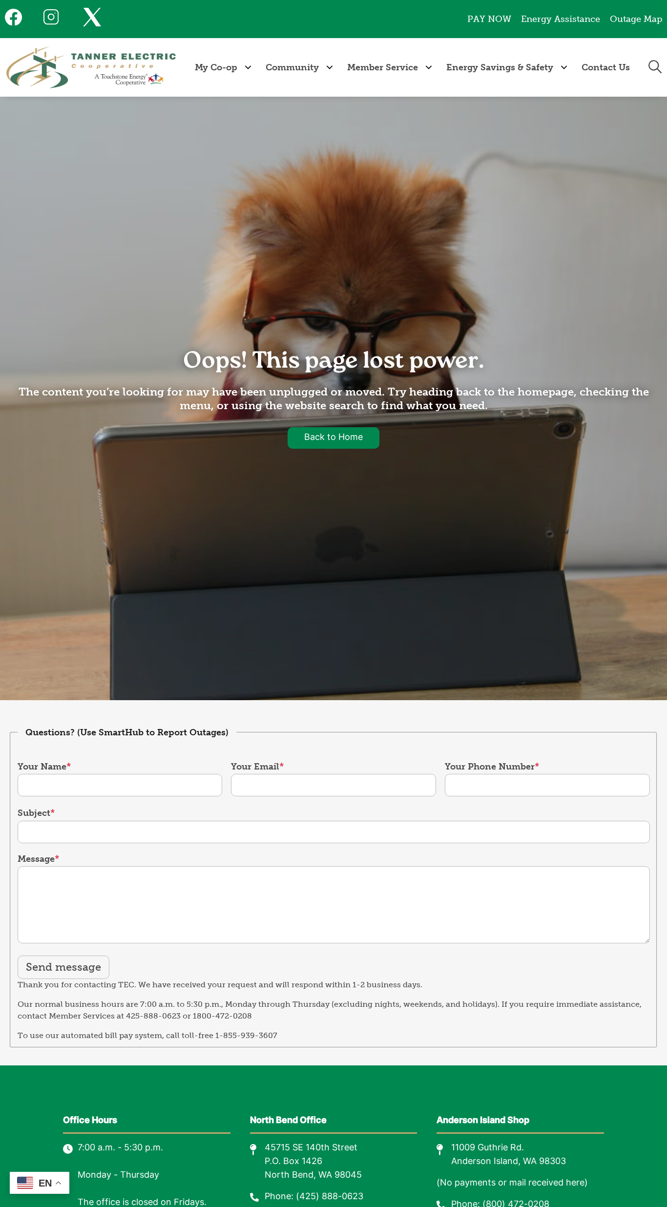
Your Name (42, 766)
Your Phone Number (490, 766)
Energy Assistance (560, 19)
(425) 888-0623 (329, 1197)
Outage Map (636, 19)
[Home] (91, 67)
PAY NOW (489, 19)
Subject (34, 813)
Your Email (255, 766)
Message (36, 858)
